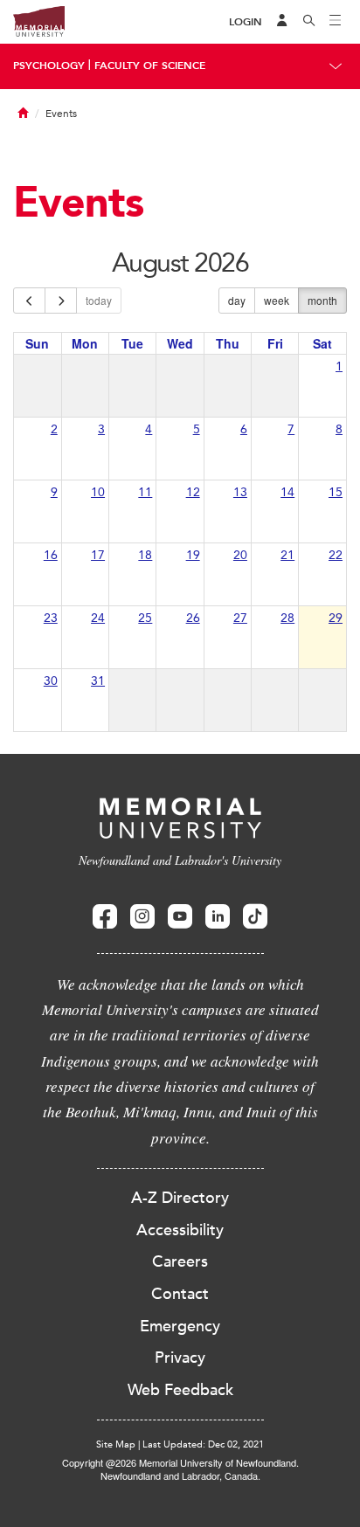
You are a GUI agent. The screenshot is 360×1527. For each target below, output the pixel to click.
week (276, 300)
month (322, 300)
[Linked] (217, 916)
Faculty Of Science (149, 65)
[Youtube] (180, 916)
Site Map (115, 1444)
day (237, 300)
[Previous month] (29, 300)
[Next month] (61, 300)
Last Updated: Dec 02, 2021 (203, 1444)
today (99, 300)
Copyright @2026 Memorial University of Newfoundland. (180, 1462)
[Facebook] (105, 916)
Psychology (49, 65)
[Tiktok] (255, 916)
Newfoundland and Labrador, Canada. (180, 1475)
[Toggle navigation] (335, 22)
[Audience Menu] (282, 22)
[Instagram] (142, 916)
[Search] (309, 22)
